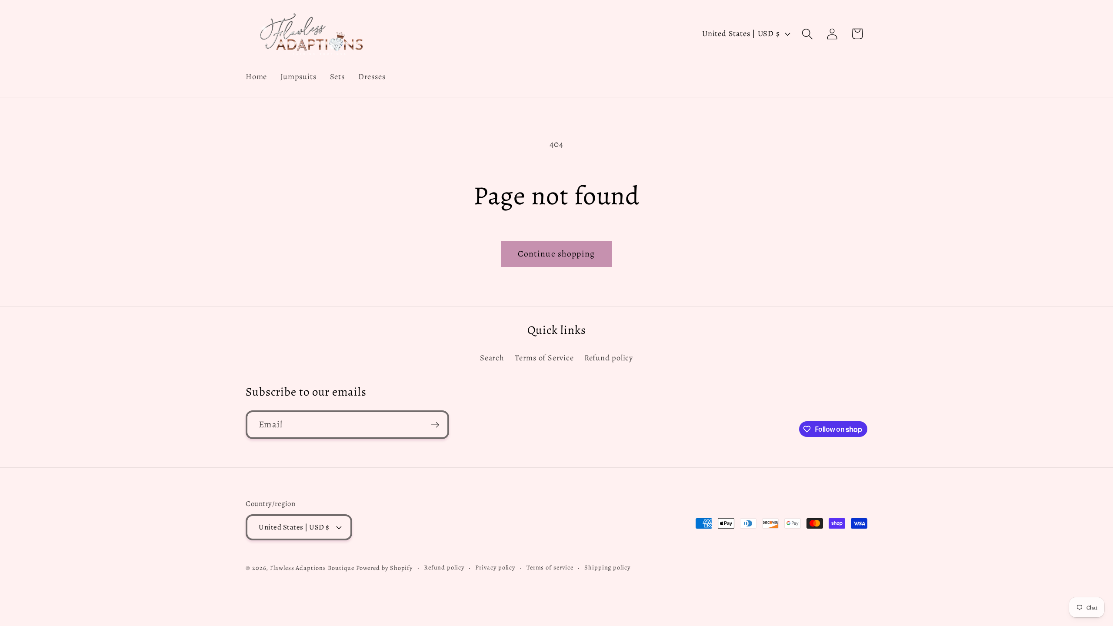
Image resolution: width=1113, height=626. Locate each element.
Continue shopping (556, 254)
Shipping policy (607, 567)
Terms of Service (544, 358)
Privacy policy (495, 567)
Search (492, 358)
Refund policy (608, 358)
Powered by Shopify (384, 567)
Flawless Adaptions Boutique (313, 567)
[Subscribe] (435, 425)
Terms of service (550, 567)
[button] (807, 33)
